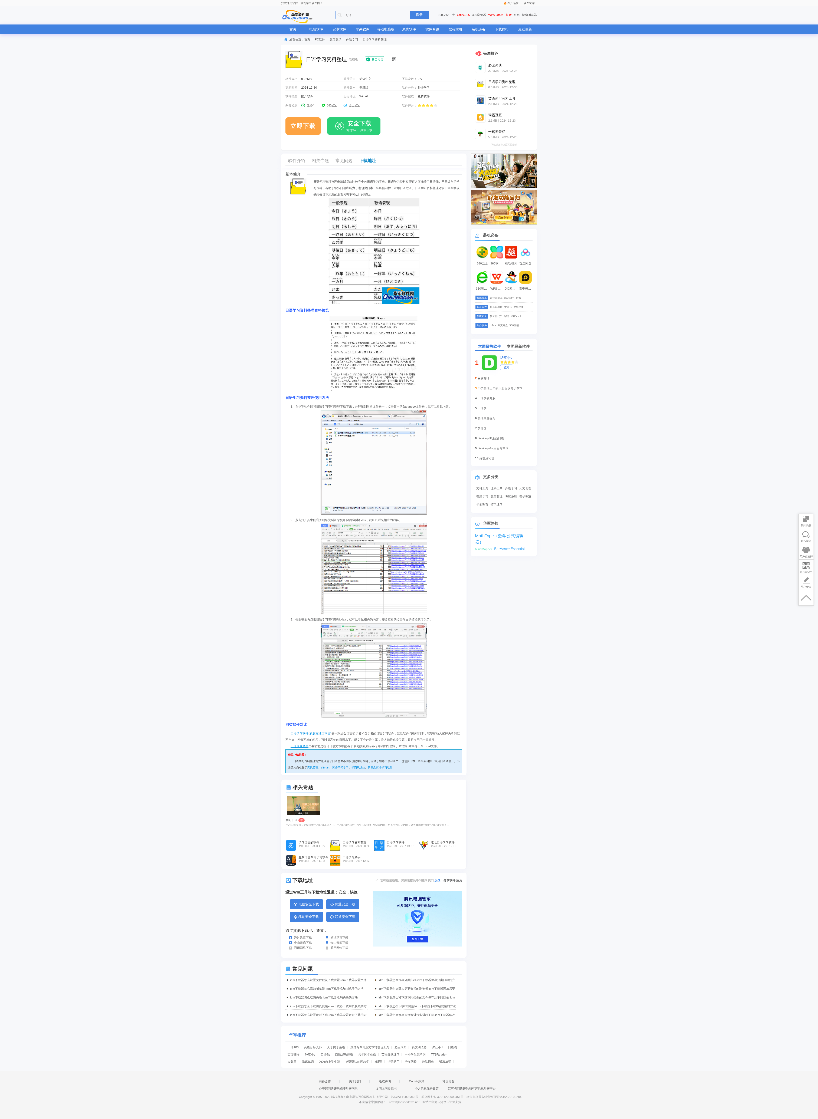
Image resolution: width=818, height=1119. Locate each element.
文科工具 (482, 488)
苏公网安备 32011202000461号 (442, 1097)
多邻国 (292, 1061)
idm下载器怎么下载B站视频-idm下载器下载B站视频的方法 (417, 1006)
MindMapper (483, 549)
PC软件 (320, 39)
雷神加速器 (496, 297)
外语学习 (352, 39)
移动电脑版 (385, 29)
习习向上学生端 (329, 1061)
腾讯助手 (509, 297)
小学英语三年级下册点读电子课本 (500, 388)
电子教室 (525, 496)
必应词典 (400, 1047)
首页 (292, 29)
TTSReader (439, 1054)
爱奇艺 (508, 307)
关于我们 (355, 1081)
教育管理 (497, 496)
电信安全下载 (308, 904)
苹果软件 (362, 29)
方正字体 (504, 316)
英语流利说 (486, 458)
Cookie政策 (416, 1081)
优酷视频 (518, 307)
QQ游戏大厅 (511, 288)
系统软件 (409, 29)
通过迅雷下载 (303, 937)
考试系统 (511, 496)
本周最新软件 (518, 346)
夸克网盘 (503, 325)
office (493, 325)
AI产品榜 (512, 3)
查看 (507, 367)
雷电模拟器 (526, 288)
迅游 (518, 297)
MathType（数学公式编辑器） (499, 536)
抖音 (509, 14)
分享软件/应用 (453, 880)
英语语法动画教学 (357, 1061)
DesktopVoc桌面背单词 (493, 448)
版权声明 (385, 1081)
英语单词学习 (340, 767)
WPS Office (496, 14)
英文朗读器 (419, 1047)
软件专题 (432, 29)
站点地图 (448, 1081)
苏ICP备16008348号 (404, 1097)
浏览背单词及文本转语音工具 (369, 1047)
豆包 (517, 14)
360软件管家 (497, 263)
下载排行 (502, 29)
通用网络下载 (303, 947)
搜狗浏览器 (529, 14)
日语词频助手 (299, 746)
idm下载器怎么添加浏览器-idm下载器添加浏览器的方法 (327, 988)
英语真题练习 (390, 1054)
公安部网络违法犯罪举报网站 (338, 1088)
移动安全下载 (308, 917)
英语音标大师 (313, 1047)
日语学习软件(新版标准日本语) (311, 733)
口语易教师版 (344, 1054)
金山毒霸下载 (303, 942)
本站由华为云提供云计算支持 (441, 1102)
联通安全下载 (345, 917)
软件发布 (529, 3)
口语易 (452, 1047)
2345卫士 (516, 316)
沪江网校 (411, 1061)
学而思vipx (358, 767)
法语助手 (393, 1061)
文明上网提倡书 (386, 1088)
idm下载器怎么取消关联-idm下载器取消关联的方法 (324, 997)
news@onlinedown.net (404, 1102)
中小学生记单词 (415, 1054)
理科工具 (497, 488)
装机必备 (478, 29)
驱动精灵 (511, 263)
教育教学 (335, 39)
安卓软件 (339, 29)
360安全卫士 (446, 14)
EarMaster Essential (509, 549)
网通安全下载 (345, 904)
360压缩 (514, 325)
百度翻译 (294, 1054)
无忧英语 (312, 767)
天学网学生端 (336, 1047)
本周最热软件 (489, 346)
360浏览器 (479, 14)
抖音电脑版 (496, 307)
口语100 (293, 1047)
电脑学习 (482, 496)
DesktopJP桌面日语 (491, 438)
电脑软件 (316, 29)
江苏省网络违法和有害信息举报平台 (472, 1088)
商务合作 (325, 1081)
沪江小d (437, 1047)
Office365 (463, 14)
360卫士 (482, 263)
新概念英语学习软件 (380, 767)
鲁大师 (494, 316)
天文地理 (525, 488)
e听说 (378, 1061)
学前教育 (482, 504)
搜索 (419, 15)
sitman (325, 767)
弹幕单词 (308, 1061)
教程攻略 (455, 29)
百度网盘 (525, 263)
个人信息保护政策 (427, 1088)
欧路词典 (428, 1061)
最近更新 (525, 29)
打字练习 (497, 504)
